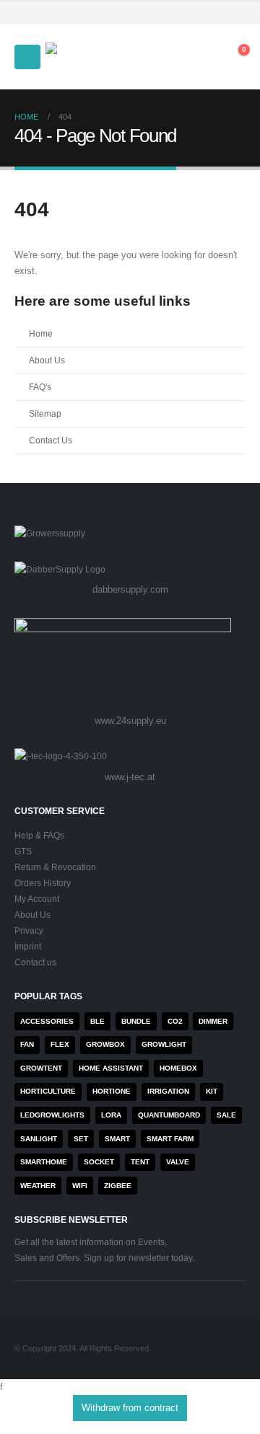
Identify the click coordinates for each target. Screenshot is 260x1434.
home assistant (111, 1068)
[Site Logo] (85, 57)
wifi (79, 1186)
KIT (211, 1091)
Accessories (47, 1021)
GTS (23, 851)
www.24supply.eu (130, 720)
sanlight (38, 1139)
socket (99, 1162)
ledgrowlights (52, 1115)
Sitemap (45, 413)
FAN (27, 1044)
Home (41, 333)
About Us (47, 360)
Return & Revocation (55, 867)
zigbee (117, 1186)
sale (226, 1115)
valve (177, 1162)
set (81, 1139)
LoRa (111, 1115)
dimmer (213, 1021)
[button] (27, 57)
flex (60, 1044)
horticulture (48, 1091)
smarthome (43, 1162)
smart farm (170, 1139)
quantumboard (169, 1115)
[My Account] (170, 57)
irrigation (168, 1091)
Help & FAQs (39, 835)
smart (117, 1139)
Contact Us (50, 440)
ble (97, 1021)
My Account (36, 898)
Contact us (35, 962)
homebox (178, 1068)
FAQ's (40, 386)
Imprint (27, 946)
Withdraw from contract (130, 1407)
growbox (105, 1044)
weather (38, 1186)
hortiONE (111, 1091)
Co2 (175, 1021)
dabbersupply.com (130, 589)
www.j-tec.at (130, 776)
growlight (164, 1044)
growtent (41, 1068)
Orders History (42, 883)
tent (140, 1162)
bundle (136, 1021)
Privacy (28, 930)
